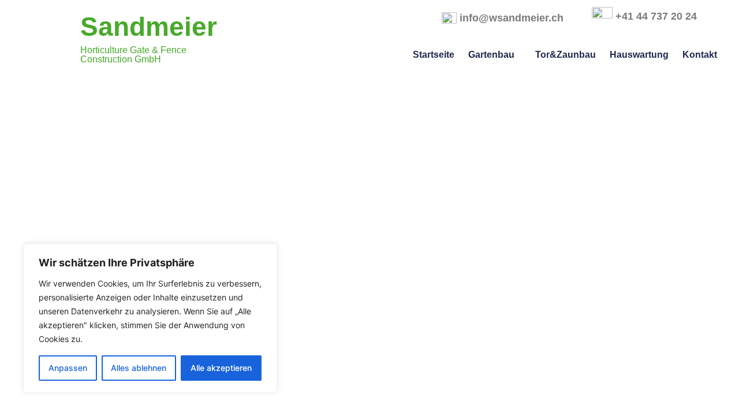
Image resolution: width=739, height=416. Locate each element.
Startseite (433, 55)
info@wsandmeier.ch (511, 18)
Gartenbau (491, 55)
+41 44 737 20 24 (656, 16)
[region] (150, 318)
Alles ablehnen (138, 368)
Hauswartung (639, 55)
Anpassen (67, 368)
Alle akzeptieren (221, 368)
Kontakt (699, 55)
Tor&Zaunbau (565, 55)
